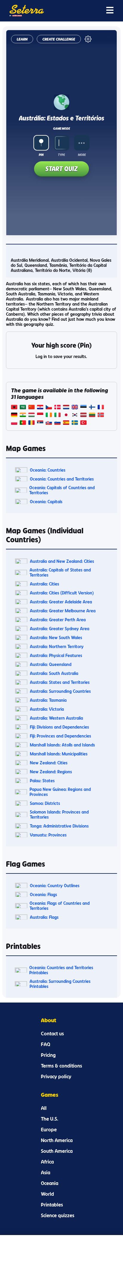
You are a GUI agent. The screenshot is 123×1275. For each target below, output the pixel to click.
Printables (52, 1205)
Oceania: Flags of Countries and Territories (60, 906)
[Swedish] (75, 423)
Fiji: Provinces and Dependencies (60, 735)
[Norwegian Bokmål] (101, 415)
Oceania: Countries (47, 469)
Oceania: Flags (43, 894)
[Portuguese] (23, 423)
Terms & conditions (61, 1066)
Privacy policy (56, 1076)
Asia (45, 1172)
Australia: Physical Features (56, 655)
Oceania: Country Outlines (54, 885)
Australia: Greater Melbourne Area (63, 610)
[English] (75, 407)
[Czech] (49, 407)
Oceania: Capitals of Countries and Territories (62, 490)
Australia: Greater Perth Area (58, 619)
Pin (41, 155)
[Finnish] (92, 407)
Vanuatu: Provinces (48, 834)
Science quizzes (57, 1215)
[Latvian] (83, 415)
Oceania (49, 1183)
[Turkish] (83, 423)
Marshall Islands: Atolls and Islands (62, 744)
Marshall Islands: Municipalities (58, 753)
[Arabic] (23, 407)
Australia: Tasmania (48, 700)
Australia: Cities (44, 583)
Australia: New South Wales (56, 637)
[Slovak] (49, 423)
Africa (47, 1162)
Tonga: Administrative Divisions (59, 825)
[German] (14, 415)
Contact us (52, 1034)
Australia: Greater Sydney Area (59, 628)
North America (57, 1140)
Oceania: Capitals (46, 501)
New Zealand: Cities (48, 762)
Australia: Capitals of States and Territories (60, 572)
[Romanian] (31, 423)
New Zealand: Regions (51, 771)
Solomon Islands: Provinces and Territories (59, 814)
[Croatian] (40, 407)
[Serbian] (40, 423)
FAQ (45, 1044)
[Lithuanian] (92, 415)
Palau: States (42, 780)
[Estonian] (83, 407)
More (82, 155)
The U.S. (49, 1119)
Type (61, 155)
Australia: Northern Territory (57, 646)
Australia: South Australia (54, 673)
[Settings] (88, 39)
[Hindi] (23, 415)
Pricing (48, 1055)
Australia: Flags (44, 917)
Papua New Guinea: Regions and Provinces (60, 792)
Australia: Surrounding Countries (60, 691)
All (44, 1108)
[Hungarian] (31, 415)
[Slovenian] (57, 423)
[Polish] (14, 423)
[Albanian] (14, 407)
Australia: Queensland (50, 664)
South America (57, 1151)
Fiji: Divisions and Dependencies (59, 726)
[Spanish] (66, 423)
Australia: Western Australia (56, 718)
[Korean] (75, 415)
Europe (49, 1130)
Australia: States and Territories (60, 682)
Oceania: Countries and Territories (62, 478)
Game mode (61, 128)
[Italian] (57, 415)
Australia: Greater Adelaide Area (61, 601)
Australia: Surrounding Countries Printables (60, 984)
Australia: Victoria (47, 709)
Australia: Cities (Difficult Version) (62, 592)
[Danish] (57, 407)
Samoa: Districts (45, 803)
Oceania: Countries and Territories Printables (61, 970)
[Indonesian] (40, 415)
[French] (101, 407)
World (47, 1194)
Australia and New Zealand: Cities (62, 561)
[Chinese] (31, 407)
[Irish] (49, 415)
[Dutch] (66, 407)
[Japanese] (66, 415)
